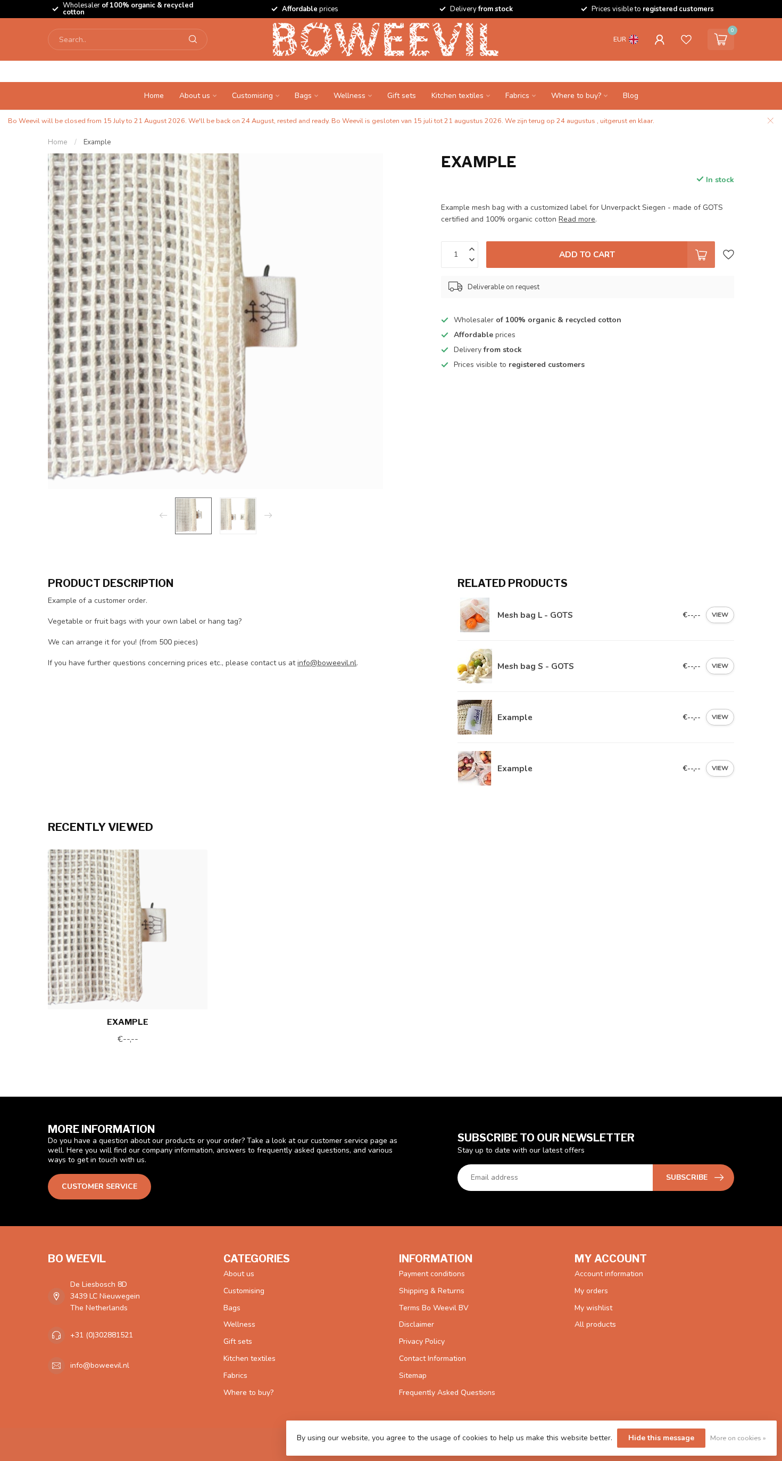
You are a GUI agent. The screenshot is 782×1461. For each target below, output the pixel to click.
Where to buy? (576, 96)
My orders (591, 1291)
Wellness (349, 96)
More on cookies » (738, 1437)
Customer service (99, 1186)
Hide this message (661, 1438)
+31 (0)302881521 (101, 1335)
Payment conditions (432, 1274)
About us (194, 96)
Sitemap (413, 1375)
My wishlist (593, 1308)
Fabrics (517, 96)
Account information (609, 1274)
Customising (252, 96)
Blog (630, 96)
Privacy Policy (422, 1341)
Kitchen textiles (457, 96)
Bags (303, 96)
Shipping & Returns (431, 1291)
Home (154, 96)
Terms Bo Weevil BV (434, 1308)
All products (595, 1324)
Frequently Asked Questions (447, 1392)
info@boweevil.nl (326, 663)
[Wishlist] (686, 39)
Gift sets (401, 96)
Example (97, 142)
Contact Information (432, 1358)
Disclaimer (416, 1324)
